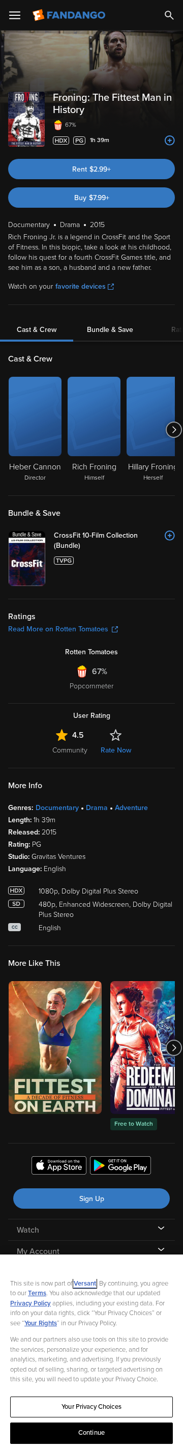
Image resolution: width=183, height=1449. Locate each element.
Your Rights (40, 1323)
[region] (91, 1352)
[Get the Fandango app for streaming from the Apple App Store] (59, 1167)
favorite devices (80, 286)
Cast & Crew (36, 329)
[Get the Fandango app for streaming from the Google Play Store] (120, 1167)
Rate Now (116, 750)
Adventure (131, 807)
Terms (37, 1293)
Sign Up (91, 1198)
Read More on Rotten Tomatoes (58, 629)
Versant (85, 1283)
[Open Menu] (15, 15)
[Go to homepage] (70, 15)
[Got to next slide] (173, 429)
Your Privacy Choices (91, 1407)
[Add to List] (170, 140)
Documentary (57, 807)
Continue (91, 1433)
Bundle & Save (110, 329)
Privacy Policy (30, 1303)
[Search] (169, 15)
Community (69, 750)
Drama (97, 807)
